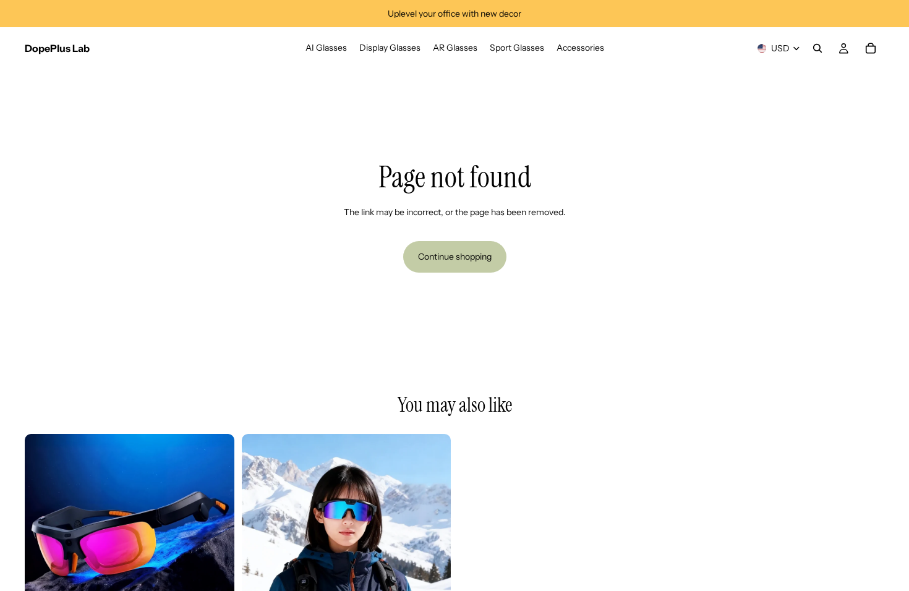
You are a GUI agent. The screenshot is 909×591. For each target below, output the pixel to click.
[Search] (817, 48)
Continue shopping (455, 256)
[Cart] (870, 48)
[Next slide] (215, 538)
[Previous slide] (43, 538)
